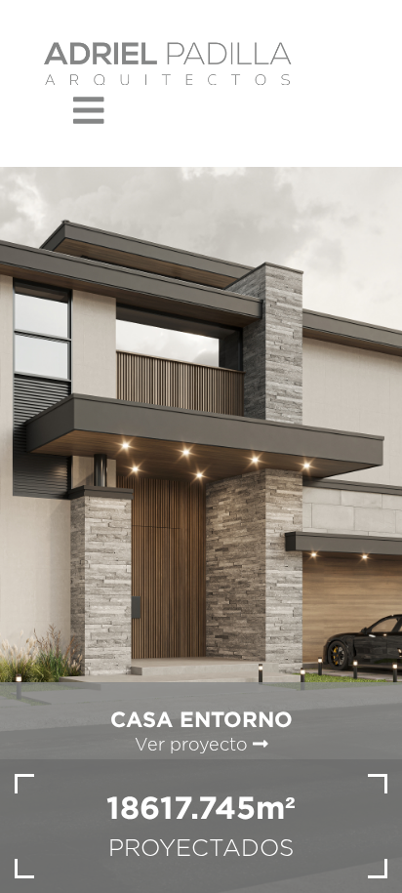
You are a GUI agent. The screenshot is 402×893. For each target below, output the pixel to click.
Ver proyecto (194, 745)
